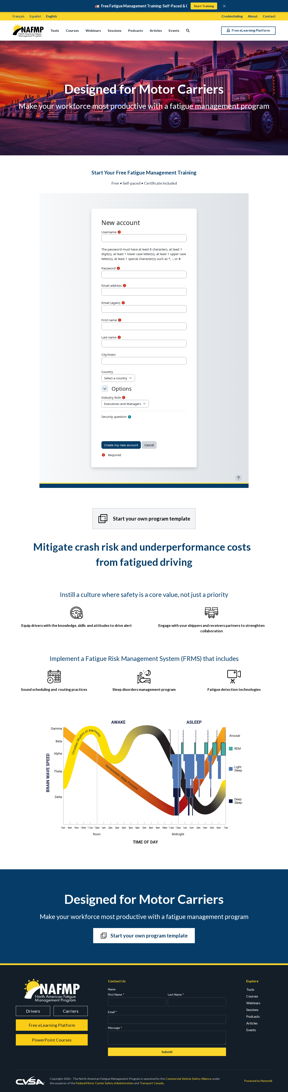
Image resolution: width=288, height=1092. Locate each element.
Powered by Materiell (258, 1081)
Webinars (93, 30)
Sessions (114, 30)
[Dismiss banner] (224, 6)
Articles (156, 30)
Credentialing (232, 16)
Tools (54, 30)
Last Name (176, 994)
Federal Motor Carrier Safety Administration (105, 1083)
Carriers (70, 1010)
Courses (72, 30)
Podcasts (135, 30)
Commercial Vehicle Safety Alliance (188, 1078)
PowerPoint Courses (51, 1039)
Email (112, 1012)
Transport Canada (152, 1083)
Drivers (33, 1010)
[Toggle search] (188, 30)
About (253, 16)
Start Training (204, 6)
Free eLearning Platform (52, 1025)
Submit (167, 1052)
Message (115, 1027)
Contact (269, 16)
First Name (116, 994)
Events (174, 30)
